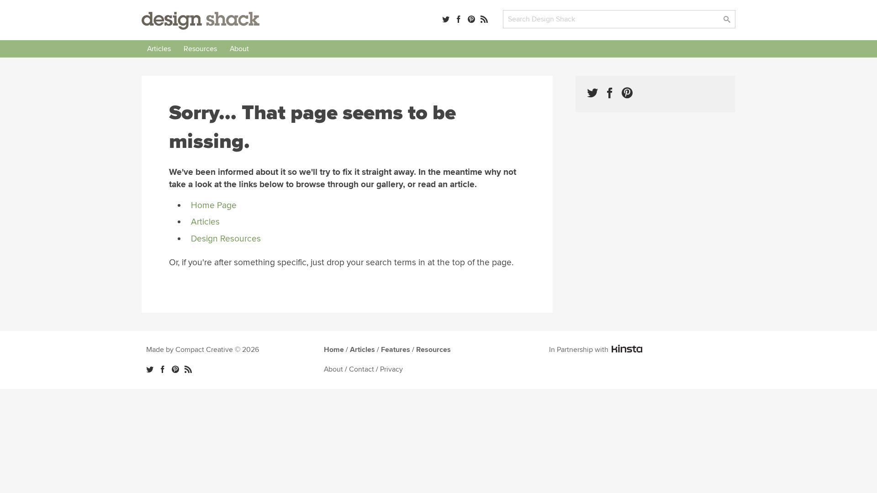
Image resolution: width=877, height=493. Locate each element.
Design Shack (200, 21)
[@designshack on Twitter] (445, 19)
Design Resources (226, 238)
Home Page (214, 205)
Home (334, 349)
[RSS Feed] (484, 19)
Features (395, 349)
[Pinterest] (471, 19)
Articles (159, 48)
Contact (361, 369)
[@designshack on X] (149, 369)
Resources (200, 48)
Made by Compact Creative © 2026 (202, 349)
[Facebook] (458, 19)
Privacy (391, 369)
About (239, 48)
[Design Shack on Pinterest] (627, 93)
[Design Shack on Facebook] (609, 93)
